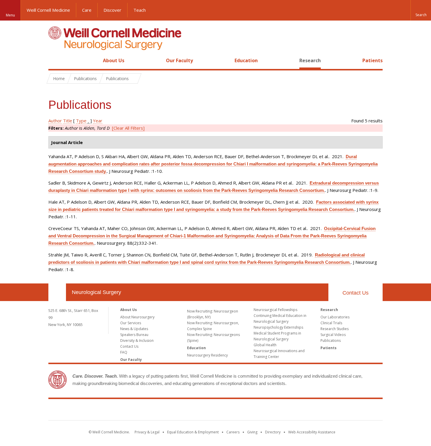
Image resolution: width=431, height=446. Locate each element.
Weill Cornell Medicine (48, 10)
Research (310, 60)
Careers (233, 432)
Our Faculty (179, 60)
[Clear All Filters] (128, 128)
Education (246, 60)
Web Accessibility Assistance (311, 432)
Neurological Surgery (96, 292)
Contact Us (355, 293)
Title (67, 121)
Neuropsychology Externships (278, 327)
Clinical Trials (331, 322)
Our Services (130, 322)
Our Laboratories (334, 317)
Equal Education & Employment (193, 432)
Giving (252, 432)
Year (97, 121)
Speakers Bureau (134, 334)
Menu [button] (10, 15)
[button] (420, 10)
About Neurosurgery (137, 317)
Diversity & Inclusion (137, 340)
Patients (372, 60)
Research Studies (334, 328)
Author (55, 121)
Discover (112, 10)
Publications (330, 340)
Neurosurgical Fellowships (275, 309)
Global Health (265, 344)
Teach (139, 10)
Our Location (57, 292)
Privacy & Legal (147, 432)
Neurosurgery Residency (207, 355)
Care (86, 10)
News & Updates (134, 328)
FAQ (123, 352)
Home (54, 60)
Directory (273, 432)
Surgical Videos (333, 334)
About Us (113, 60)
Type (81, 121)
